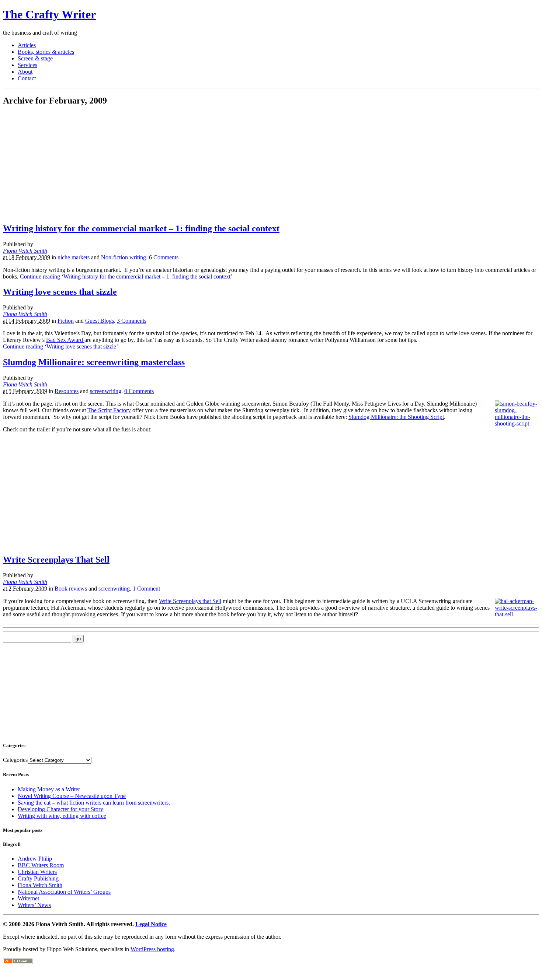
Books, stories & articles (46, 52)
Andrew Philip (35, 858)
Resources (67, 391)
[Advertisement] (65, 164)
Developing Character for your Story (60, 809)
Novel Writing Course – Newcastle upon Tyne (72, 796)
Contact (27, 78)
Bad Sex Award (65, 340)
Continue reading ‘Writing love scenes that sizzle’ (60, 346)
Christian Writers (37, 872)
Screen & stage (35, 58)
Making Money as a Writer (49, 789)
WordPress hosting (152, 949)
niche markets (74, 257)
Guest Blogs (99, 321)
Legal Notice (151, 924)
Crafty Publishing (38, 878)
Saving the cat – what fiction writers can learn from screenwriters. (94, 802)
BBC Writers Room (41, 865)
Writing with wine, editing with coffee (62, 816)
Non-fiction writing (123, 257)
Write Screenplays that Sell (190, 601)
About (25, 72)
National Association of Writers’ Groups (64, 892)
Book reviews (71, 588)
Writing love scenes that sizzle (60, 292)
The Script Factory (109, 410)
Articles (27, 45)
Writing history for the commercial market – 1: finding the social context (141, 228)
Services (27, 65)
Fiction (66, 321)
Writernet (28, 898)
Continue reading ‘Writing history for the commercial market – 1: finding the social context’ (126, 276)
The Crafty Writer (49, 14)
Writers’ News (34, 905)
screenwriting (105, 391)
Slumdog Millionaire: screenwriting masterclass (94, 362)
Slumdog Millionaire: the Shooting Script (396, 417)
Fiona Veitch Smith (25, 251)
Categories (15, 760)
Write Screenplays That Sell (56, 559)
